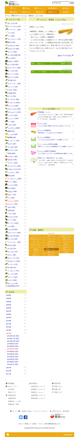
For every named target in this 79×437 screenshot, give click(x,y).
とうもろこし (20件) (15, 179)
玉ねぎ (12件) (12, 160)
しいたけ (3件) (13, 115)
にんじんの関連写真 (45, 130)
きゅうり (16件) (13, 77)
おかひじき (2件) (13, 49)
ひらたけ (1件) (13, 217)
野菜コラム (27, 12)
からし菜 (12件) (13, 64)
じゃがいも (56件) (14, 128)
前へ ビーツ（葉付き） (40, 72)
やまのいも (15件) (14, 261)
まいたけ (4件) (13, 239)
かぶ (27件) (11, 58)
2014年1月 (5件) (12, 364)
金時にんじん (51, 244)
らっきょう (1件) (13, 271)
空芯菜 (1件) (12, 80)
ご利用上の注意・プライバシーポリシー (34, 411)
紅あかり (66, 244)
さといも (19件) (13, 106)
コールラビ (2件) (13, 99)
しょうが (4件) (13, 134)
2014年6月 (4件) (12, 351)
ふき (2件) (11, 226)
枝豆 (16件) (11, 42)
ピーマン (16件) (13, 223)
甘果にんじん (66, 238)
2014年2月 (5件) (12, 362)
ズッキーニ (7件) (13, 141)
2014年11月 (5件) (13, 338)
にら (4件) (11, 198)
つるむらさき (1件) (14, 169)
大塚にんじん (66, 249)
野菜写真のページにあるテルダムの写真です (50, 133)
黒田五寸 (36, 249)
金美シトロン (51, 236)
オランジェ (36, 241)
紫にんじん (36, 255)
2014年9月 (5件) (12, 344)
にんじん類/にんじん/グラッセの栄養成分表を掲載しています (55, 153)
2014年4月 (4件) (12, 356)
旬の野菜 (11, 389)
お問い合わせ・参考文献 (60, 411)
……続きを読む (51, 119)
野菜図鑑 (27, 8)
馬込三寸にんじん (36, 238)
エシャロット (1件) (14, 39)
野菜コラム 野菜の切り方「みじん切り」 (51, 158)
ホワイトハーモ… (36, 247)
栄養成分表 (53, 8)
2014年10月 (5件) (13, 341)
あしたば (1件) (13, 23)
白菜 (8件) (11, 210)
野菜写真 (14, 12)
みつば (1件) (12, 248)
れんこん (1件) (13, 283)
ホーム (14, 8)
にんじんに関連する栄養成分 (47, 151)
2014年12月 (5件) (13, 336)
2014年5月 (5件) (12, 354)
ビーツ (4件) (12, 220)
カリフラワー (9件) (14, 68)
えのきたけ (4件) (13, 45)
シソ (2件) (11, 122)
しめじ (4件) (12, 125)
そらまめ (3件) (13, 147)
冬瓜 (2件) (11, 176)
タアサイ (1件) (13, 150)
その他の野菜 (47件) (12, 286)
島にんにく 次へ (64, 72)
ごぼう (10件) (12, 90)
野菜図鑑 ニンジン (45, 112)
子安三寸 (36, 252)
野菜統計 (66, 8)
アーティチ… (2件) (14, 30)
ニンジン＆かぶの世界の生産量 (48, 144)
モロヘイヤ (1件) (13, 258)
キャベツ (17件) (13, 74)
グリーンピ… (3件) (14, 83)
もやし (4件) (12, 255)
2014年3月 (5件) (12, 359)
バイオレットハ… (51, 238)
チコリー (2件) (13, 163)
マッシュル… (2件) (14, 242)
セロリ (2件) (12, 144)
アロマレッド (66, 241)
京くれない (51, 247)
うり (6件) (11, 36)
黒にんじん (51, 252)
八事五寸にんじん (66, 236)
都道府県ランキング (38, 395)
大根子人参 (51, 241)
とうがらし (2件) (13, 172)
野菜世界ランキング (38, 398)
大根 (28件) (11, 153)
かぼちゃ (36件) (13, 61)
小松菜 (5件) (12, 93)
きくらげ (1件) (13, 71)
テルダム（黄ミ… (36, 244)
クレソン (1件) (13, 87)
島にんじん (66, 247)
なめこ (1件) (12, 195)
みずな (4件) (12, 245)
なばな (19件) (12, 191)
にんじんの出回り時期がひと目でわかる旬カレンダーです (54, 126)
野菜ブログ (53, 12)
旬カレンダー (40, 8)
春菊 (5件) (11, 131)
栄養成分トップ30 (14, 401)
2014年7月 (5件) (12, 349)
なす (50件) (11, 188)
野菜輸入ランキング (38, 389)
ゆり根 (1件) (12, 267)
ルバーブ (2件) (13, 277)
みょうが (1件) (13, 252)
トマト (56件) (12, 182)
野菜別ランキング (37, 392)
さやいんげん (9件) (14, 109)
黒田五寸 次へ (65, 63)
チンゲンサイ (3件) (14, 166)
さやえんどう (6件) (14, 112)
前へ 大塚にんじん (39, 63)
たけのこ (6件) (13, 156)
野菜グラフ (12, 392)
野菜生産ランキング (38, 386)
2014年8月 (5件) (12, 346)
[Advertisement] (50, 91)
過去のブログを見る (64, 55)
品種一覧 (40, 12)
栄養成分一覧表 (13, 404)
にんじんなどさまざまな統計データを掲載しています (53, 140)
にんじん (24, 15)
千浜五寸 (66, 252)
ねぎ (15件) (11, 207)
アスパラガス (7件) (14, 26)
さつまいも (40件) (14, 102)
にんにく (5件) (13, 204)
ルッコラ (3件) (13, 274)
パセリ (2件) (12, 214)
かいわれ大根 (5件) (14, 55)
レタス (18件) (12, 280)
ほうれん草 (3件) (13, 236)
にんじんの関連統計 (45, 137)
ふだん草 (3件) (13, 229)
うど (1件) (11, 33)
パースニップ (36, 236)
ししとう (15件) (13, 118)
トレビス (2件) (13, 185)
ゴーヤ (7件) (12, 96)
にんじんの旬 (43, 123)
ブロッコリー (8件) (14, 233)
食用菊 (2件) (12, 137)
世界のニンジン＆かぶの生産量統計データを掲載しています (55, 146)
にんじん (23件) (13, 201)
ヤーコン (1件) (13, 264)
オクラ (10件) (12, 52)
